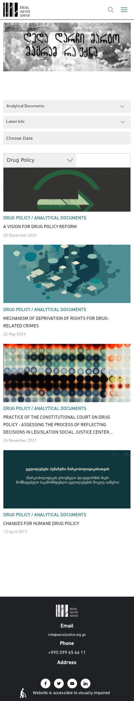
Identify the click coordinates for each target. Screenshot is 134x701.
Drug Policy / (18, 218)
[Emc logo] (17, 15)
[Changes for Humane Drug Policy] (66, 479)
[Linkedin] (85, 683)
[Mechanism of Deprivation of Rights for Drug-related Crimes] (66, 274)
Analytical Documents (60, 218)
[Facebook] (45, 683)
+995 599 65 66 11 (67, 652)
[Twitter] (59, 683)
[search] (110, 10)
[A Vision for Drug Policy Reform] (66, 182)
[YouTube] (72, 683)
